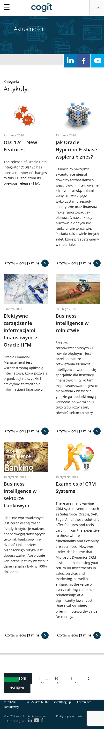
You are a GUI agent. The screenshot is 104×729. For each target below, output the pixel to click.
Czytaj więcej (22, 263)
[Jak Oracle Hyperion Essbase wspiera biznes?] (78, 115)
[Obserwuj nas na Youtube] (97, 60)
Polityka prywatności (69, 716)
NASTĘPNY (17, 688)
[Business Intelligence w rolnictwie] (78, 288)
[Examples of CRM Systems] (78, 456)
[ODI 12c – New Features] (26, 115)
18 (76, 683)
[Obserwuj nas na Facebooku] (83, 60)
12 (87, 678)
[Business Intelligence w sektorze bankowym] (26, 456)
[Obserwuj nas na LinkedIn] (70, 60)
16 (58, 683)
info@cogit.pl (63, 702)
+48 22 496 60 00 (37, 702)
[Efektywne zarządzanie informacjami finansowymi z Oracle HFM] (26, 288)
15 (43, 683)
